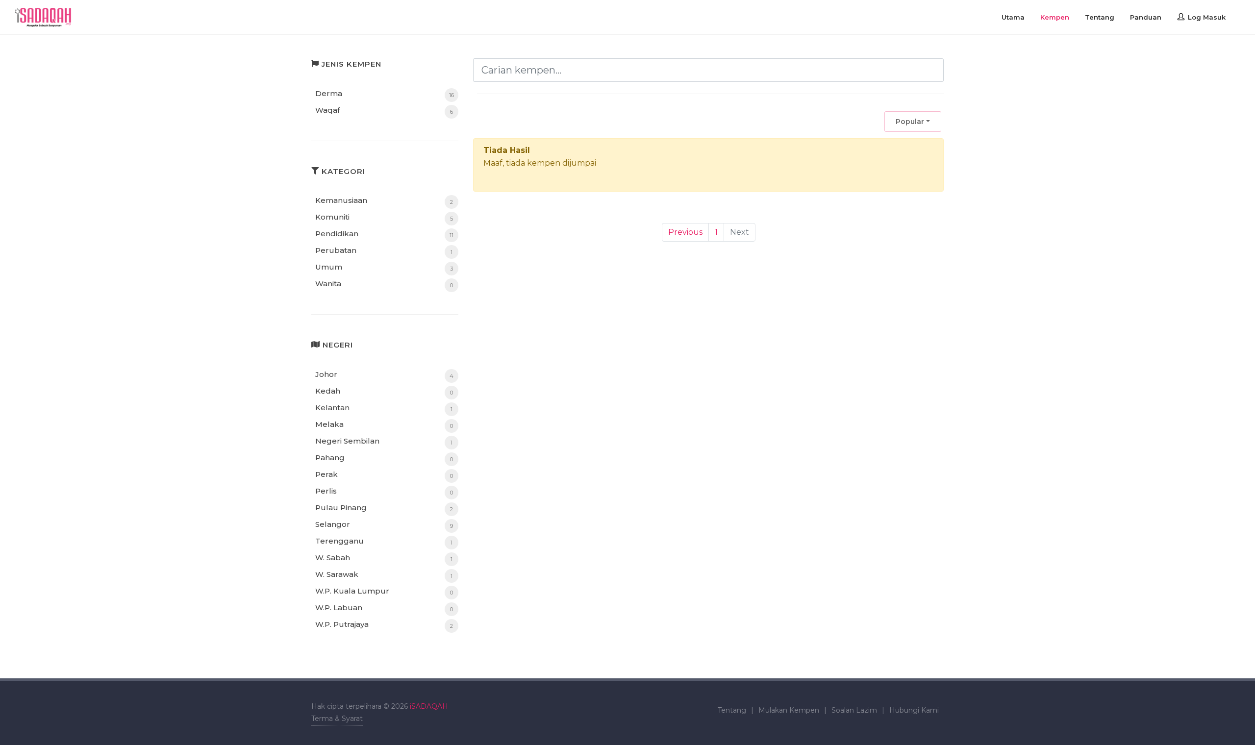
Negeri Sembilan (347, 441)
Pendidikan (336, 233)
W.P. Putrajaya (342, 624)
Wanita (328, 283)
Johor (326, 374)
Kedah (327, 391)
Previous (685, 232)
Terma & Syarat (337, 718)
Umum (328, 267)
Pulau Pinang (341, 507)
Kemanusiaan (341, 200)
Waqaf (327, 110)
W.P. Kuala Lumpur (352, 591)
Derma (328, 93)
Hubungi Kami (914, 710)
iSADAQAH (429, 706)
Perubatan (335, 250)
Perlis (326, 491)
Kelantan (332, 407)
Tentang (732, 710)
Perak (326, 474)
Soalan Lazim (854, 710)
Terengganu (339, 541)
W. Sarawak (336, 574)
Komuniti (332, 217)
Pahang (330, 457)
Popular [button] (910, 121)
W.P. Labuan (338, 607)
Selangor (332, 524)
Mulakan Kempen (788, 710)
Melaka (329, 424)
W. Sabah (332, 557)
